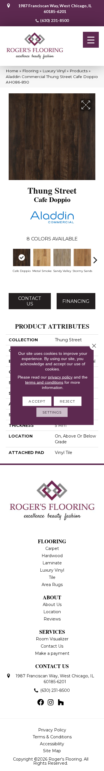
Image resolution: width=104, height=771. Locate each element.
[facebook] (40, 703)
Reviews (52, 619)
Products (79, 70)
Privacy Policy (52, 730)
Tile (52, 577)
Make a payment (52, 653)
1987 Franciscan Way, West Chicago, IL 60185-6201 (55, 8)
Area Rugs (52, 584)
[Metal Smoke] (42, 257)
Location (52, 611)
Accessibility (52, 744)
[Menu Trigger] (91, 40)
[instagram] (50, 703)
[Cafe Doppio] (22, 257)
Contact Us (29, 301)
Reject (67, 401)
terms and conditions (44, 382)
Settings (52, 412)
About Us (52, 604)
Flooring (30, 70)
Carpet (52, 548)
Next (95, 257)
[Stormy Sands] (82, 257)
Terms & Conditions (52, 737)
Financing (76, 301)
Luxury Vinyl (54, 70)
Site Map (52, 751)
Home (12, 70)
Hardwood (52, 555)
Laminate (52, 563)
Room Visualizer (52, 639)
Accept (37, 401)
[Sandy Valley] (62, 257)
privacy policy (60, 377)
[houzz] (61, 703)
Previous (8, 257)
